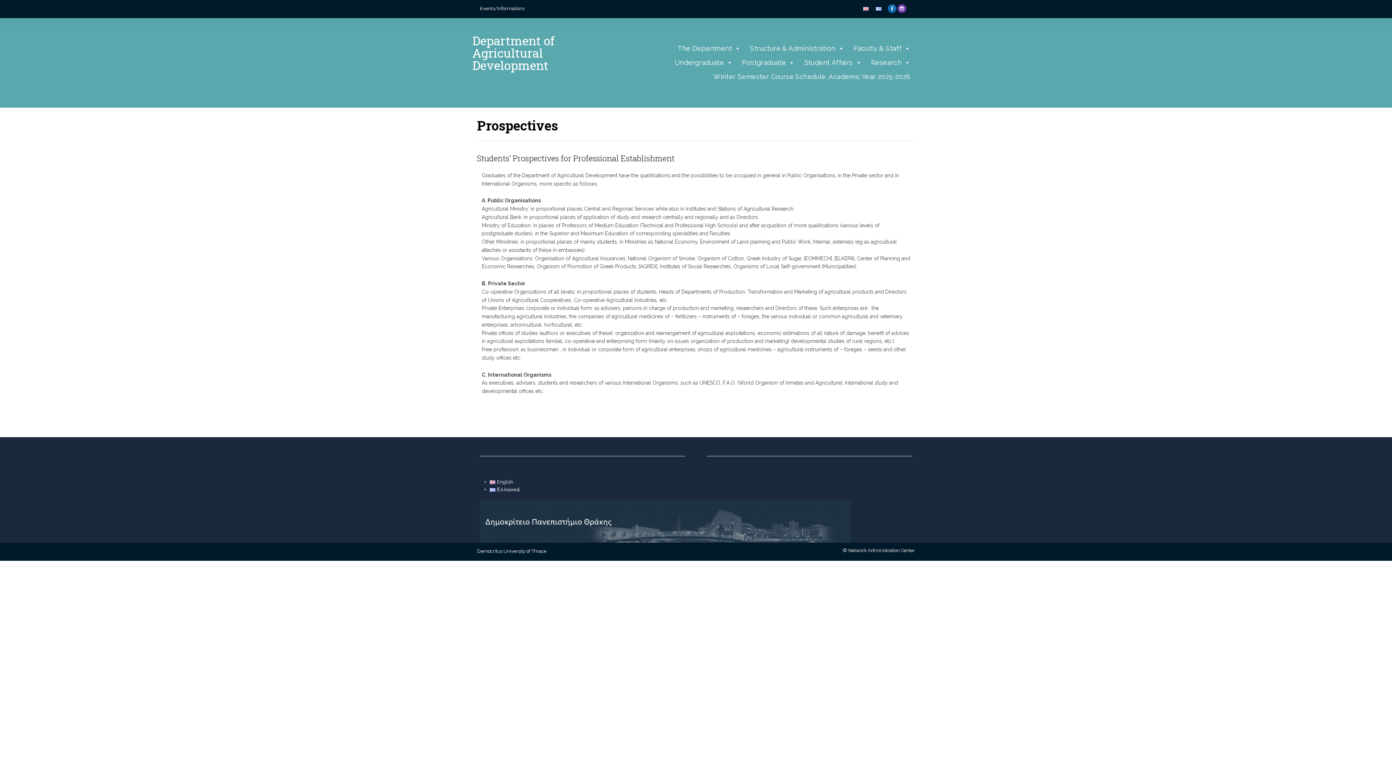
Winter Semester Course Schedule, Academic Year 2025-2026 (811, 76)
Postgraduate (764, 62)
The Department (705, 48)
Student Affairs (828, 62)
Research (886, 62)
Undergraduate (699, 62)
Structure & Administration (792, 48)
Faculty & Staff (878, 48)
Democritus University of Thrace (511, 551)
